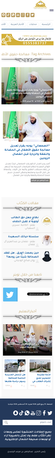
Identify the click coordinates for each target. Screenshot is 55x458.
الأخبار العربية (17, 24)
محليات (33, 24)
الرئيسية (46, 24)
